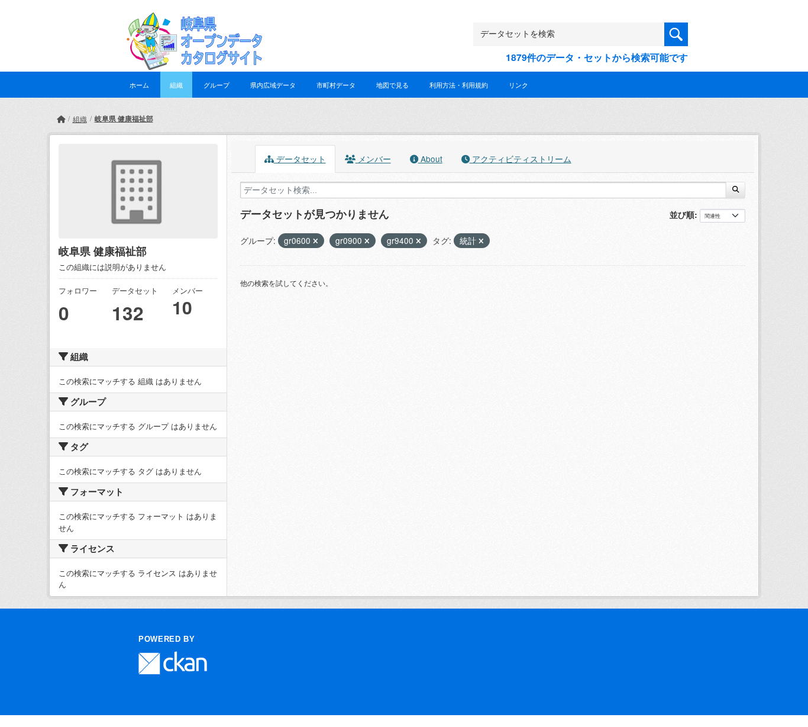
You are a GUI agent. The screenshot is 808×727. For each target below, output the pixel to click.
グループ (216, 84)
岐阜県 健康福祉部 (124, 118)
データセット (300, 159)
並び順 (682, 214)
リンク (518, 84)
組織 (176, 84)
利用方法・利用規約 (458, 84)
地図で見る (392, 84)
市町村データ (335, 84)
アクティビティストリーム (520, 159)
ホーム (139, 84)
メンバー (373, 159)
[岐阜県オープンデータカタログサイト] (191, 22)
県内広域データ (273, 84)
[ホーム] (61, 119)
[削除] (315, 241)
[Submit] (735, 190)
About (430, 159)
